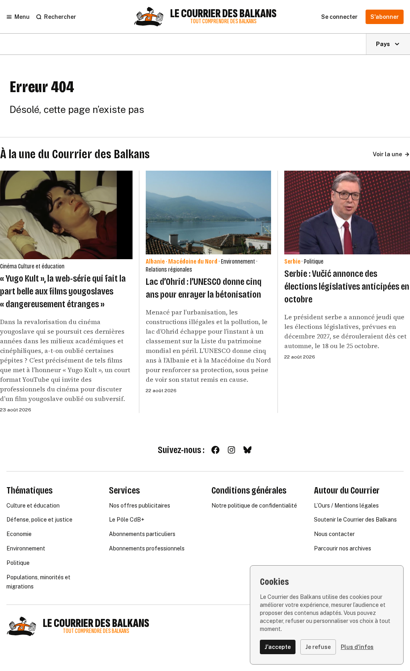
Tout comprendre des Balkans (223, 21)
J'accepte (278, 647)
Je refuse (318, 647)
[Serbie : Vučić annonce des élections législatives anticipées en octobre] (347, 212)
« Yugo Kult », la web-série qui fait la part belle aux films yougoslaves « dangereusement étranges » (63, 291)
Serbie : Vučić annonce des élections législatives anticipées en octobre (346, 286)
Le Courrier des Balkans (223, 13)
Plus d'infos (357, 647)
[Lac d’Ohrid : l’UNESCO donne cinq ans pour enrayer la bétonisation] (208, 212)
